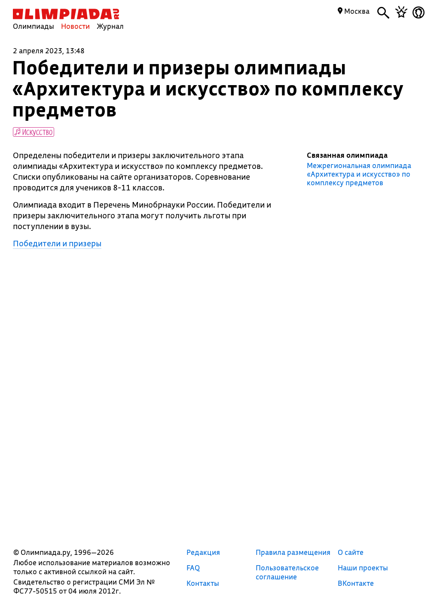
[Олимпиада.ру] (66, 13)
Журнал (110, 26)
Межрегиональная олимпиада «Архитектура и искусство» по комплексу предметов (359, 174)
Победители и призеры (57, 243)
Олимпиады (33, 26)
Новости (75, 26)
